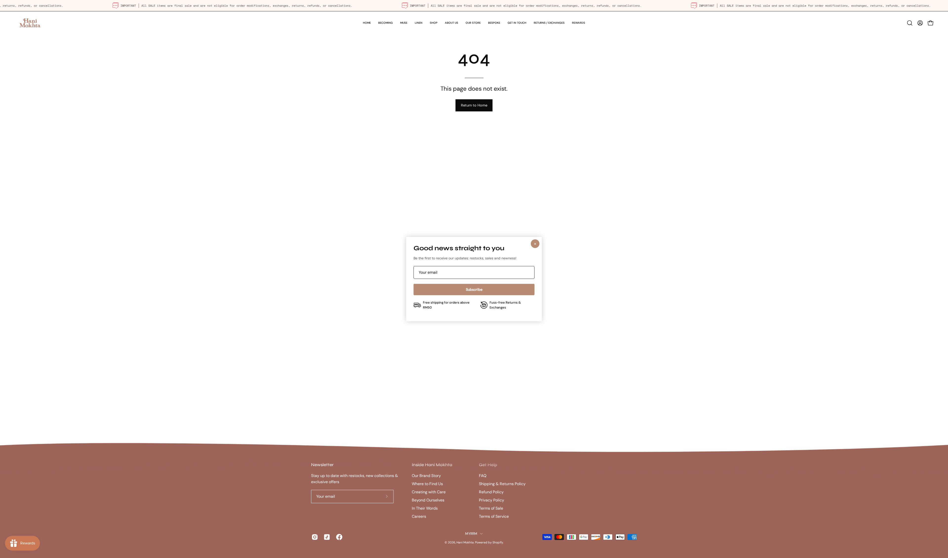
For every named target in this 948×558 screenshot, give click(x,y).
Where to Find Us (427, 483)
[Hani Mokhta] (29, 23)
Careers (419, 516)
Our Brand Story (426, 475)
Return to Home (474, 105)
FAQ (482, 475)
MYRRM (471, 533)
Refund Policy (491, 492)
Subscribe (474, 289)
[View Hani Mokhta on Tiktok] (326, 537)
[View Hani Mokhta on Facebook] (338, 537)
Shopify (498, 542)
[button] (433, 22)
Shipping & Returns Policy (502, 483)
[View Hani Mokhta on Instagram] (314, 537)
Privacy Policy (491, 500)
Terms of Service (494, 516)
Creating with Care (429, 492)
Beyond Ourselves (428, 500)
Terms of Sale (491, 508)
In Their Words (425, 508)
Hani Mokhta (465, 542)
